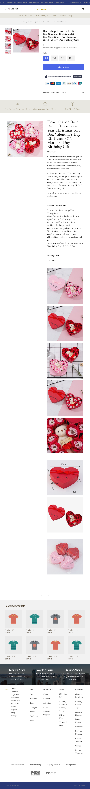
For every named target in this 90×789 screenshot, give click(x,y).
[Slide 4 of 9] (8, 53)
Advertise (47, 703)
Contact (46, 698)
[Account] (77, 8)
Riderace (79, 726)
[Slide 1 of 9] (8, 31)
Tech (32, 703)
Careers (46, 707)
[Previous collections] (41, 595)
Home (23, 22)
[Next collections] (48, 595)
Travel (32, 711)
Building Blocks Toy (78, 704)
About (45, 694)
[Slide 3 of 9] (8, 46)
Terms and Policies (79, 785)
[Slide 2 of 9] (8, 38)
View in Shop (63, 67)
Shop (32, 720)
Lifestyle (33, 707)
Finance (33, 698)
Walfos (78, 746)
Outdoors (34, 716)
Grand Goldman (14, 785)
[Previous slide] (15, 41)
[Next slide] (36, 41)
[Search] (5, 8)
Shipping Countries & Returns (54, 92)
